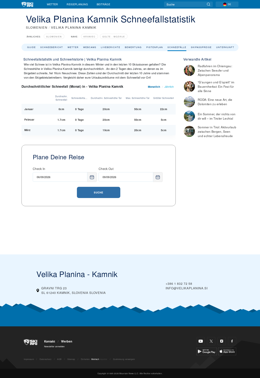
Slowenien (54, 36)
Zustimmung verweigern (124, 359)
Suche (98, 192)
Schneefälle (176, 47)
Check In (39, 169)
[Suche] (208, 4)
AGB (59, 359)
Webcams (89, 47)
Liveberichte (110, 47)
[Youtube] (201, 341)
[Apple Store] (227, 351)
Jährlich (169, 86)
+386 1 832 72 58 (179, 283)
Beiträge (103, 4)
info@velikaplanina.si (187, 288)
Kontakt (49, 341)
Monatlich (154, 86)
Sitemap (71, 359)
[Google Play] (206, 351)
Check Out (106, 169)
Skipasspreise (201, 47)
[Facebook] (232, 341)
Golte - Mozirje (113, 36)
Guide (31, 47)
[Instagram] (222, 341)
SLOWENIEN (37, 27)
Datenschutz (45, 359)
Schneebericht (51, 47)
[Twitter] (211, 341)
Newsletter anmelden (54, 346)
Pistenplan (154, 47)
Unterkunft (225, 47)
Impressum (29, 359)
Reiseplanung (77, 4)
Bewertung (133, 47)
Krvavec (90, 36)
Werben (66, 341)
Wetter (52, 4)
